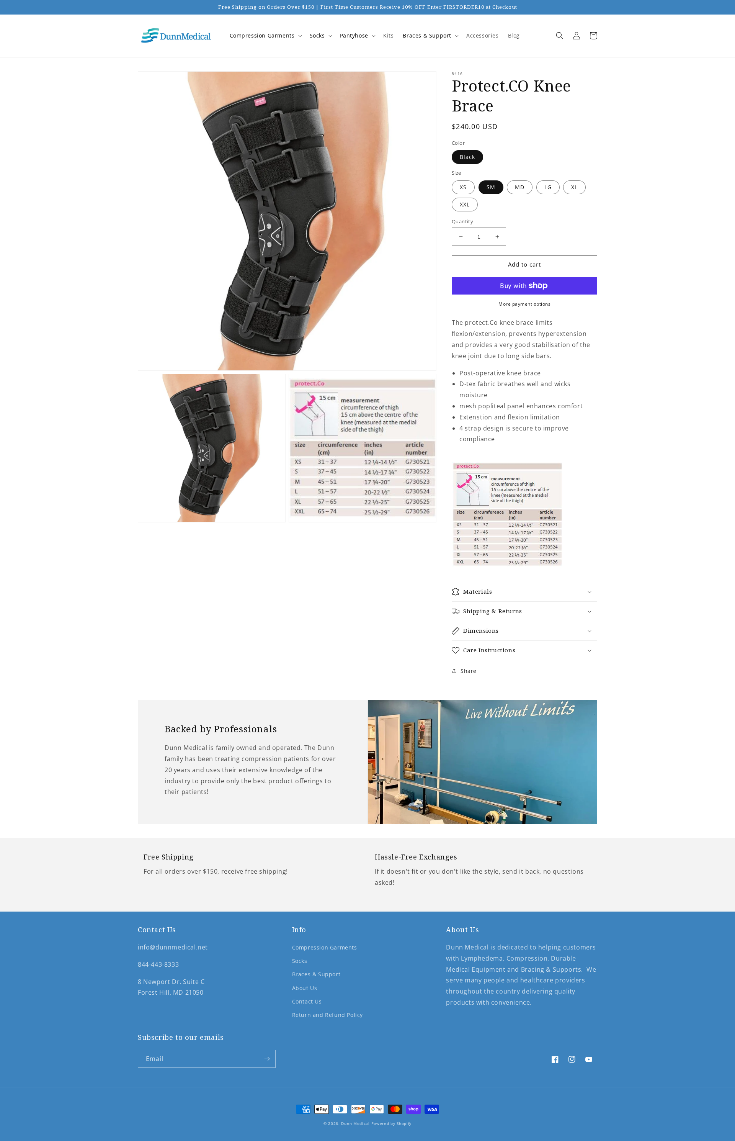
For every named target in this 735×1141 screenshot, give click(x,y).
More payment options (524, 304)
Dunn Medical (355, 1123)
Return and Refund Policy (327, 1014)
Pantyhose (354, 35)
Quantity (462, 221)
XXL (465, 204)
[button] (265, 36)
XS (463, 187)
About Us (304, 988)
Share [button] (469, 670)
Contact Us (307, 1001)
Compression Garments (262, 35)
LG (548, 187)
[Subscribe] (266, 1059)
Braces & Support (427, 35)
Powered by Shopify (391, 1123)
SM (491, 187)
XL (574, 187)
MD (519, 187)
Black (467, 156)
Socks (317, 35)
